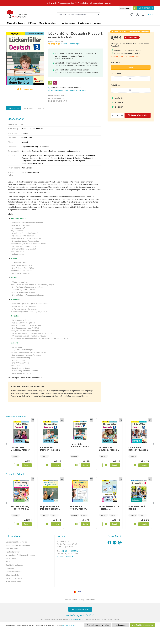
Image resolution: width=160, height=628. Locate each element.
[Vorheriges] (6, 444)
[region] (80, 3)
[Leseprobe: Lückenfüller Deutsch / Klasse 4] (105, 465)
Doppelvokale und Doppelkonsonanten (50, 507)
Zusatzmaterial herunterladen (18, 545)
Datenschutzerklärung (74, 599)
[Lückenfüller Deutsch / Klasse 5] (138, 432)
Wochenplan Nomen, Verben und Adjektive (78, 507)
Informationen (14, 536)
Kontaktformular (13, 552)
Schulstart (10, 568)
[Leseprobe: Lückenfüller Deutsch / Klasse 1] (17, 465)
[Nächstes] (153, 444)
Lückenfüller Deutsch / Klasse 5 (138, 448)
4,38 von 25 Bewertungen (70, 44)
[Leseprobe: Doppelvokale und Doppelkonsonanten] (47, 524)
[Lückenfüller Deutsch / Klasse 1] (21, 432)
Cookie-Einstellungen (14, 565)
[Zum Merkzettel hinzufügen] (32, 420)
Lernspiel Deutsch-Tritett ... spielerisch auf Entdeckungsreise (109, 507)
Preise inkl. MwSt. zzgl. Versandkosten (125, 56)
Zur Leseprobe (26, 89)
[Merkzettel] (132, 14)
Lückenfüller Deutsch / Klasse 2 (50, 448)
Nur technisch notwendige (98, 625)
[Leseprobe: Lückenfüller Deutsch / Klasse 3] (76, 465)
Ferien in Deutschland (15, 578)
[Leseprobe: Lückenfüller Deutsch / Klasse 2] (47, 465)
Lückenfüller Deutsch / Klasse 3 (79, 445)
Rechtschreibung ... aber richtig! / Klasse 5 (20, 507)
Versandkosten (75, 619)
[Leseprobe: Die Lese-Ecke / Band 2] (135, 524)
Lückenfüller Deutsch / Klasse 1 (20, 448)
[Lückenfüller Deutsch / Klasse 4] (109, 432)
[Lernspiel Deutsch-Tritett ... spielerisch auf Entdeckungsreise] (109, 491)
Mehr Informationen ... (69, 625)
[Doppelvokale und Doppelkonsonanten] (50, 491)
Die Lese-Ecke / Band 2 (136, 507)
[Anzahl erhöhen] (122, 115)
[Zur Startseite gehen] (17, 14)
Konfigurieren (120, 625)
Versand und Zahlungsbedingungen (20, 555)
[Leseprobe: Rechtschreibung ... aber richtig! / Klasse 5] (17, 524)
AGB (8, 562)
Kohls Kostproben (13, 581)
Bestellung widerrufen (80, 609)
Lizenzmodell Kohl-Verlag (16, 542)
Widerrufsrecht (12, 558)
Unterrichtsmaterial (14, 572)
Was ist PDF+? (12, 548)
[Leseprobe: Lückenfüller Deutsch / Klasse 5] (135, 465)
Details (26, 465)
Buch (131, 67)
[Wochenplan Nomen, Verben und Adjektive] (80, 491)
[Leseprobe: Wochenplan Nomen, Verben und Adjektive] (76, 524)
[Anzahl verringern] (112, 115)
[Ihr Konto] (137, 14)
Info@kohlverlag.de (65, 556)
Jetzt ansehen (105, 3)
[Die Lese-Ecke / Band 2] (138, 491)
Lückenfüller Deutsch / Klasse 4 (109, 448)
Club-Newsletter (12, 575)
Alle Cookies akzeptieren (142, 625)
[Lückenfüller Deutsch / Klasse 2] (50, 432)
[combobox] (76, 14)
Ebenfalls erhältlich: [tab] (16, 416)
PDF (130, 79)
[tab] (13, 108)
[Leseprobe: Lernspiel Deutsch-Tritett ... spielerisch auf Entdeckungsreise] (105, 524)
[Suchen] (97, 14)
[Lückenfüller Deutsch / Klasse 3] (25, 58)
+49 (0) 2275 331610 (69, 551)
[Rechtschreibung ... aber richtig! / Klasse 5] (21, 491)
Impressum (90, 599)
